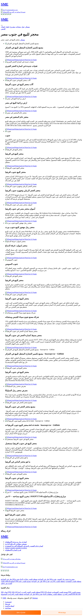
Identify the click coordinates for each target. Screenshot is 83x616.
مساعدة (8, 608)
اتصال (3, 27)
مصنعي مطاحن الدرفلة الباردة (16, 544)
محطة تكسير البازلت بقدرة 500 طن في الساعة (48, 581)
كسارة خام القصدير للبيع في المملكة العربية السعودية (24, 546)
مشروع (12, 27)
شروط (7, 604)
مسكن (27, 27)
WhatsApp (18, 60)
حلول (7, 27)
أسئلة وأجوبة (9, 606)
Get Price (25, 60)
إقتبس (3, 29)
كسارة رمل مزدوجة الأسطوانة (16, 542)
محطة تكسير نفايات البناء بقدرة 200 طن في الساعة (19, 579)
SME (4, 598)
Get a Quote (21, 612)
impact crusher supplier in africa (16, 548)
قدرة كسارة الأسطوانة (13, 550)
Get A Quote (32, 60)
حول (23, 27)
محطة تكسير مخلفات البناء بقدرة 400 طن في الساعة (43, 594)
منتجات (18, 27)
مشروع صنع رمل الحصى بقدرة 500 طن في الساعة (56, 579)
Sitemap (35, 598)
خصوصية (8, 602)
